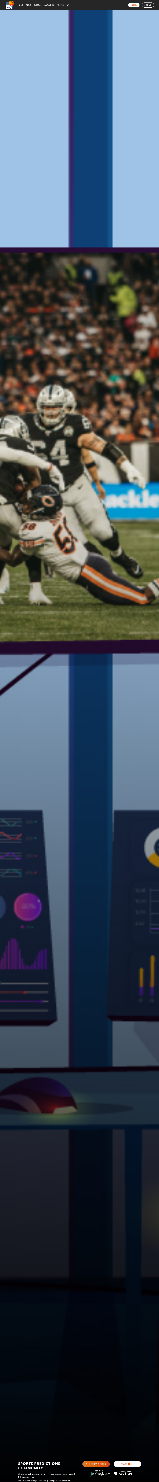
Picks (28, 5)
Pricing (60, 5)
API (68, 5)
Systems (37, 5)
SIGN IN (134, 5)
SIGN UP (147, 5)
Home (20, 5)
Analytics (49, 5)
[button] (96, 1464)
